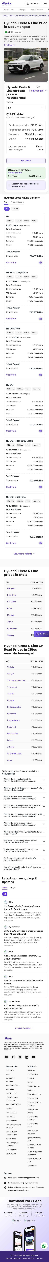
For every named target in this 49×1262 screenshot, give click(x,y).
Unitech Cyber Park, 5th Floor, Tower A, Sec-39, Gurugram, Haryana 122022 (26, 1188)
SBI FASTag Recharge (10, 1080)
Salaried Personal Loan (34, 1160)
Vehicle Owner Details (33, 1111)
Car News (9, 1109)
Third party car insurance (33, 1132)
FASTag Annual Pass (13, 1104)
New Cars (14, 16)
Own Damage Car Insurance (12, 1144)
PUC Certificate (11, 1150)
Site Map (39, 1258)
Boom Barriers (11, 1121)
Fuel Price (31, 1090)
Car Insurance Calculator (33, 1118)
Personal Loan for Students (34, 1146)
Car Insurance (33, 1074)
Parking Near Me (34, 1086)
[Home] (6, 3)
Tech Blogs (10, 1089)
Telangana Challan (12, 1085)
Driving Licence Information (12, 1099)
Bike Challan (32, 1166)
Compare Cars (11, 1113)
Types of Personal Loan (34, 1139)
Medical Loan (11, 1139)
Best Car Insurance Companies (35, 1153)
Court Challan (11, 1154)
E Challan (31, 1078)
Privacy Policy (28, 1258)
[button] (40, 262)
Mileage (22, 10)
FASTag (30, 1082)
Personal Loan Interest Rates (11, 1133)
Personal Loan (33, 1098)
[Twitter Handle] (20, 1057)
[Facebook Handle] (13, 1057)
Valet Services (11, 1093)
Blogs (8, 1074)
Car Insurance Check (33, 1125)
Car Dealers (10, 1117)
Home (5, 16)
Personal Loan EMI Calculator (34, 1104)
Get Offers (26, 161)
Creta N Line (8, 10)
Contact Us (10, 1070)
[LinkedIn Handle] (26, 1057)
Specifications (37, 10)
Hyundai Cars (25, 16)
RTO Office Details (34, 1094)
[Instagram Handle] (6, 1057)
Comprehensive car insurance (13, 1126)
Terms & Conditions (13, 1258)
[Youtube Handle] (33, 1057)
